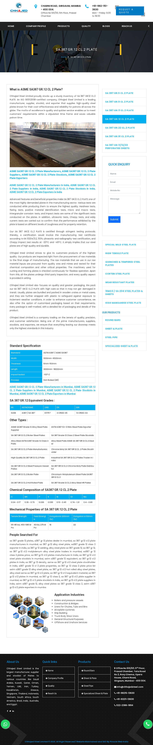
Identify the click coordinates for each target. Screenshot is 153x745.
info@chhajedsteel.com (130, 686)
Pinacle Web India (119, 741)
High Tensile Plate (116, 253)
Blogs (106, 26)
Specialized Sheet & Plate (121, 346)
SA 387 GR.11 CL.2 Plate (119, 110)
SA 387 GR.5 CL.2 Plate (119, 93)
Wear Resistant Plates (119, 282)
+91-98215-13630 (125, 693)
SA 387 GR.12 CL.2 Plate (119, 119)
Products (64, 26)
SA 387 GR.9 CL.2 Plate (119, 101)
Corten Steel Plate (117, 273)
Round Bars (113, 320)
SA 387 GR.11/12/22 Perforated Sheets (117, 147)
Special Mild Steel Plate (120, 244)
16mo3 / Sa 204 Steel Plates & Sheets (124, 293)
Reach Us (127, 26)
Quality (86, 26)
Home (11, 26)
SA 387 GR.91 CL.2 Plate (119, 136)
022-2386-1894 (124, 705)
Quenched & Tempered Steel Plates (122, 263)
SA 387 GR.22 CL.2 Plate (120, 127)
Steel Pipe (111, 337)
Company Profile (36, 26)
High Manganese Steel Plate (123, 302)
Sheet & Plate (113, 328)
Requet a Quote (126, 11)
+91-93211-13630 (125, 699)
